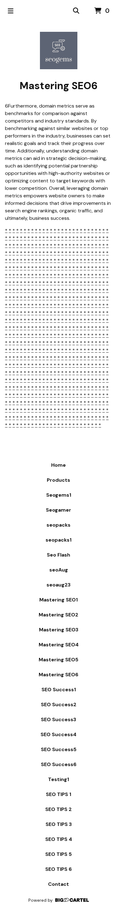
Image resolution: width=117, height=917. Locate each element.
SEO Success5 (58, 749)
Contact (58, 884)
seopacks (58, 525)
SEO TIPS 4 (58, 839)
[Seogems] (58, 50)
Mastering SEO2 (58, 614)
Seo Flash (58, 555)
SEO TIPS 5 (58, 854)
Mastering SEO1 (58, 599)
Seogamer (58, 510)
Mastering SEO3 (58, 629)
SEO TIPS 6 (58, 869)
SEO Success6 (58, 764)
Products (58, 480)
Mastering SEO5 (58, 659)
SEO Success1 (58, 689)
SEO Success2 (58, 704)
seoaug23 (58, 585)
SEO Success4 (58, 734)
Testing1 (58, 779)
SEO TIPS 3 (59, 824)
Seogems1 (58, 495)
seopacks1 (58, 540)
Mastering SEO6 (58, 674)
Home (58, 465)
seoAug (58, 570)
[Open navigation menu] (10, 11)
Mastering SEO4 (59, 644)
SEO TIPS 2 (58, 809)
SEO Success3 (58, 719)
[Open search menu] (76, 11)
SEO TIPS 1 (58, 794)
